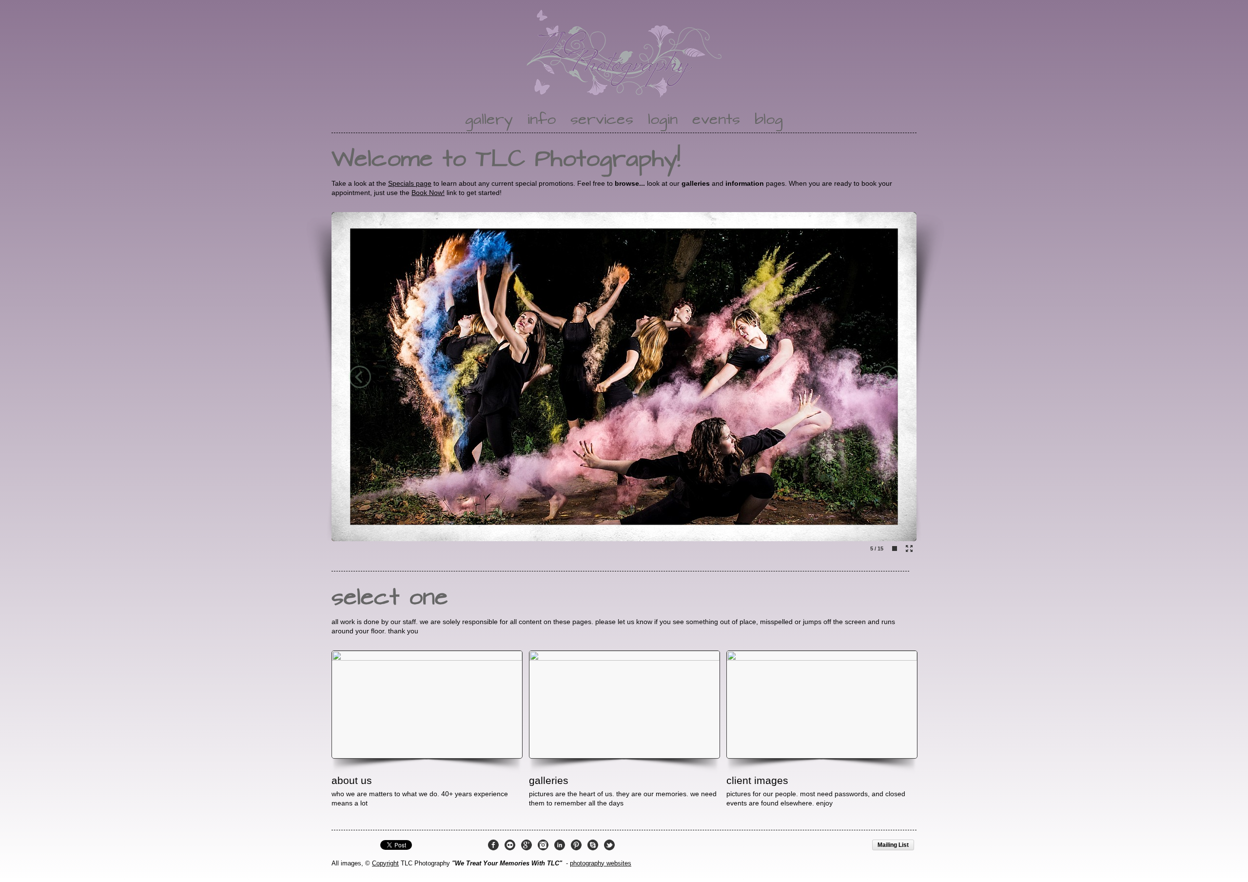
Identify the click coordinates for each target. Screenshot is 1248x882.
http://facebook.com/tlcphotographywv (493, 845)
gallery (489, 120)
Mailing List (893, 845)
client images (757, 780)
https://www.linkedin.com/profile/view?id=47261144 (559, 845)
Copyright (385, 863)
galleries (548, 780)
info (541, 120)
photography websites (600, 863)
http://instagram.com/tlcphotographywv (543, 845)
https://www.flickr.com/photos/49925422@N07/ (510, 845)
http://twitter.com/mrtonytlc (609, 845)
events (716, 120)
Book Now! (428, 192)
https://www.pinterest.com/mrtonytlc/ (576, 845)
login (663, 120)
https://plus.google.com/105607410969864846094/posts (526, 845)
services (601, 120)
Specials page (409, 183)
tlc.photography (592, 845)
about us (352, 780)
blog (769, 120)
